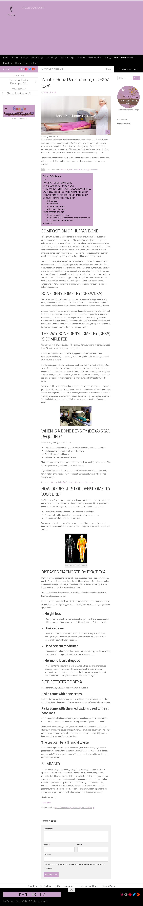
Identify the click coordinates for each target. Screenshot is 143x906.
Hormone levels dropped (57, 209)
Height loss (52, 201)
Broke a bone (53, 203)
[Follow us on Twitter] (29, 69)
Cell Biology (52, 57)
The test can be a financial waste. (60, 220)
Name (47, 844)
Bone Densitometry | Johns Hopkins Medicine (73, 807)
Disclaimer (69, 886)
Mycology (7, 63)
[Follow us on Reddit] (33, 69)
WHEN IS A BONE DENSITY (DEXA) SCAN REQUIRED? (66, 192)
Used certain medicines (56, 206)
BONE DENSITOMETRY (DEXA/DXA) (59, 185)
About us (32, 886)
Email (80, 844)
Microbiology (37, 57)
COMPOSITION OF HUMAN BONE (58, 182)
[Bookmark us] (22, 69)
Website (47, 854)
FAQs (57, 886)
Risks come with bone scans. (58, 215)
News (18, 63)
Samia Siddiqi (50, 92)
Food (5, 57)
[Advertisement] (71, 38)
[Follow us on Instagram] (19, 69)
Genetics (81, 57)
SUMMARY (48, 223)
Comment (48, 828)
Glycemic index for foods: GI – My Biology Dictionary (71, 482)
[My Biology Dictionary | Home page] (11, 10)
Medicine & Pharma (123, 57)
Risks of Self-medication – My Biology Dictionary (78, 169)
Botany (14, 57)
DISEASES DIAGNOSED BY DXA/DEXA (59, 198)
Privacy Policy (108, 886)
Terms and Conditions (88, 886)
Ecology (107, 57)
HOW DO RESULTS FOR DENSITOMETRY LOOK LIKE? (66, 195)
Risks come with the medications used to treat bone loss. (69, 217)
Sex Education (30, 63)
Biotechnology (67, 57)
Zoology (24, 57)
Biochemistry (94, 57)
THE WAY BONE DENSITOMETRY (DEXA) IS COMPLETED (67, 188)
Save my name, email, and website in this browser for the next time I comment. (74, 866)
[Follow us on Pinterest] (26, 69)
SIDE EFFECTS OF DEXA (54, 212)
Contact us (46, 886)
